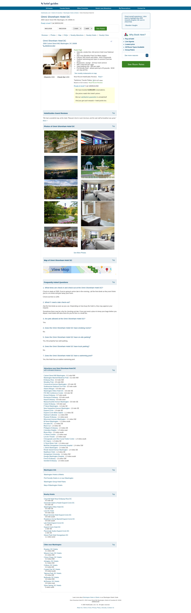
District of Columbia (57, 13)
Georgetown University (52, 454)
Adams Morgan (49, 389)
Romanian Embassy (51, 397)
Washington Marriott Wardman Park (56, 378)
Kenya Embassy (49, 395)
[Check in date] (51, 28)
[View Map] (77, 273)
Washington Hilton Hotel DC (54, 391)
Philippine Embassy (51, 428)
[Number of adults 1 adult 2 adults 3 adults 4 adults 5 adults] (88, 28)
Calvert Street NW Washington (54, 375)
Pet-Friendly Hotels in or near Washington (58, 478)
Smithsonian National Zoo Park (55, 386)
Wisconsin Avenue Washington (55, 419)
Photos (53, 35)
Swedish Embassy (50, 461)
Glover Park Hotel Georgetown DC (56, 535)
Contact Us (141, 8)
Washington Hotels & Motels (71, 13)
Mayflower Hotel (49, 452)
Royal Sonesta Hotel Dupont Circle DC (57, 515)
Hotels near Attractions (103, 8)
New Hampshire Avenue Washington (57, 408)
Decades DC (48, 423)
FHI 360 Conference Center (53, 393)
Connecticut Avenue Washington (55, 384)
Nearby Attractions (77, 35)
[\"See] (147, 55)
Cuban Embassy (49, 404)
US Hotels (49, 8)
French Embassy (50, 458)
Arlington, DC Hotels (51, 561)
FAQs (66, 35)
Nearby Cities (104, 35)
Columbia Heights (50, 430)
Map (59, 35)
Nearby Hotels (91, 35)
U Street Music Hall (50, 443)
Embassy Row (49, 380)
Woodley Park (49, 382)
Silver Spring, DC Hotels (52, 585)
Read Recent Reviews (96, 82)
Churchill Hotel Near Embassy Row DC (58, 499)
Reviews (45, 35)
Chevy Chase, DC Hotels (53, 557)
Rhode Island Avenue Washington (56, 450)
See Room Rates (136, 64)
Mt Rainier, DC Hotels (51, 581)
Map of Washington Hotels (53, 485)
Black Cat (47, 426)
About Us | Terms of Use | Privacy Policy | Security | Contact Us (95, 607)
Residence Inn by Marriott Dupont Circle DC (59, 519)
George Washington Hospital (54, 456)
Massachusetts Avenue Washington (56, 402)
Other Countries (82, 8)
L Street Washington (51, 447)
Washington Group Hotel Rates (55, 482)
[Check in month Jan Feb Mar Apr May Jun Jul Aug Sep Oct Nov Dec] (47, 25)
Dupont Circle (48, 410)
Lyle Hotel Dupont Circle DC (54, 523)
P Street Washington (51, 406)
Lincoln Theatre (49, 437)
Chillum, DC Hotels (50, 565)
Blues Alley (48, 432)
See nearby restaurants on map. (86, 73)
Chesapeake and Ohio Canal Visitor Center (59, 439)
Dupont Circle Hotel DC (52, 527)
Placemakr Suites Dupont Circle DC (56, 531)
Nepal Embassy (49, 399)
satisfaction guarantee (88, 97)
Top (113, 113)
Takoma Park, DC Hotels (52, 573)
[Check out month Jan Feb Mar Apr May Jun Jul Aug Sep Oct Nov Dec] (61, 25)
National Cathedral (50, 415)
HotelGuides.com (45, 13)
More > (45, 121)
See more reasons (131, 55)
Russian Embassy (50, 417)
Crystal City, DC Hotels (52, 569)
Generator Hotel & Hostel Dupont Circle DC (59, 503)
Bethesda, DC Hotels (51, 577)
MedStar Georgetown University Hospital (58, 445)
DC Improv (47, 441)
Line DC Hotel (49, 511)
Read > (100, 77)
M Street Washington (51, 421)
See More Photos (80, 253)
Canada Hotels (65, 8)
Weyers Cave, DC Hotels (53, 553)
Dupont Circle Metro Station (53, 413)
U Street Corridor (50, 434)
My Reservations (124, 8)
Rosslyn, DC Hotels (51, 549)
